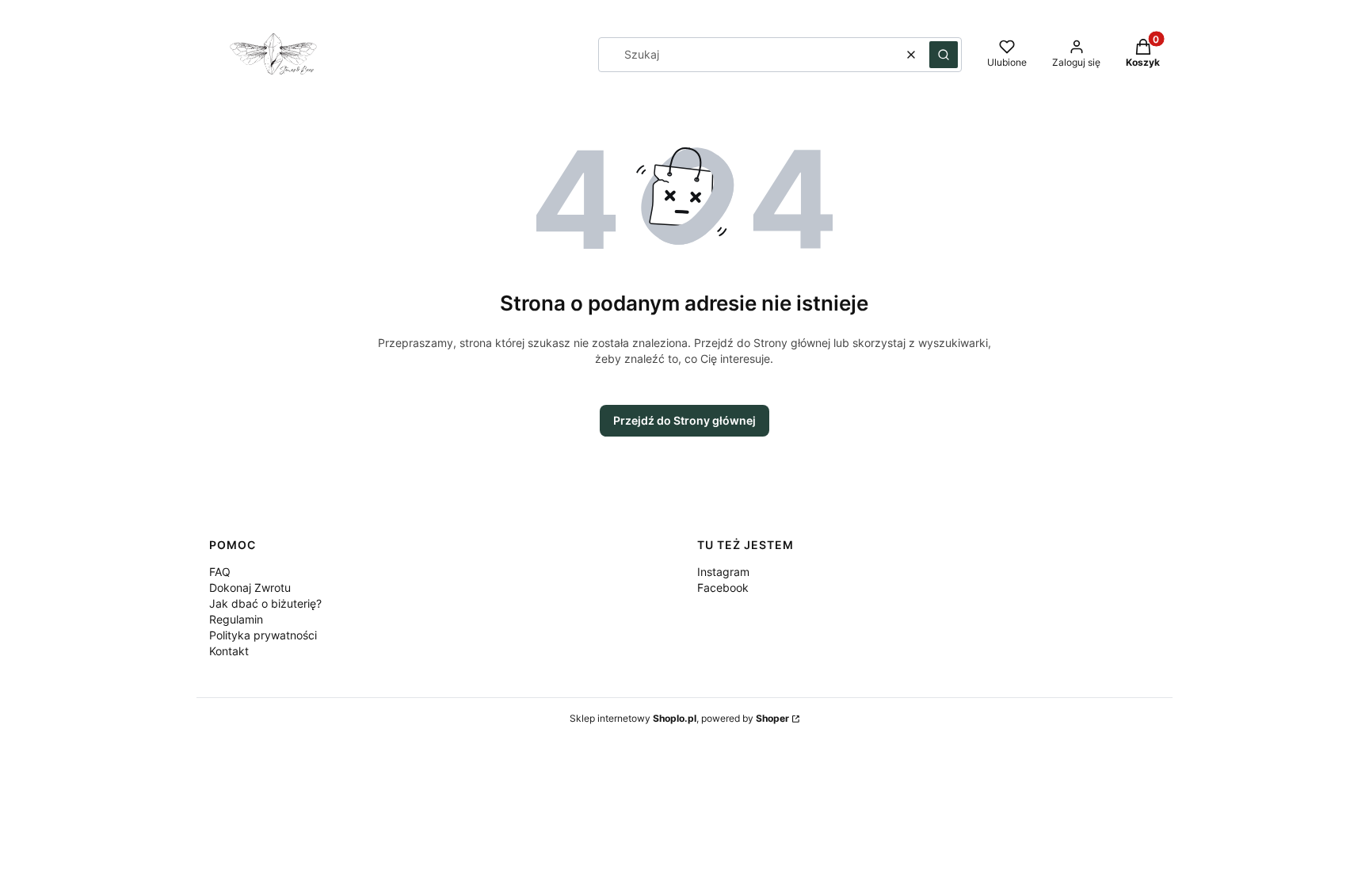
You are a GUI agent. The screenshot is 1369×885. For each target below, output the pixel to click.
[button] (943, 54)
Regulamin (236, 619)
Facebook (723, 587)
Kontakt (229, 651)
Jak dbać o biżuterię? (265, 603)
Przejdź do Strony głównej (684, 420)
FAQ (220, 571)
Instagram (723, 571)
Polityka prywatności (263, 635)
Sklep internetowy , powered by (679, 718)
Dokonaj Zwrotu (250, 587)
